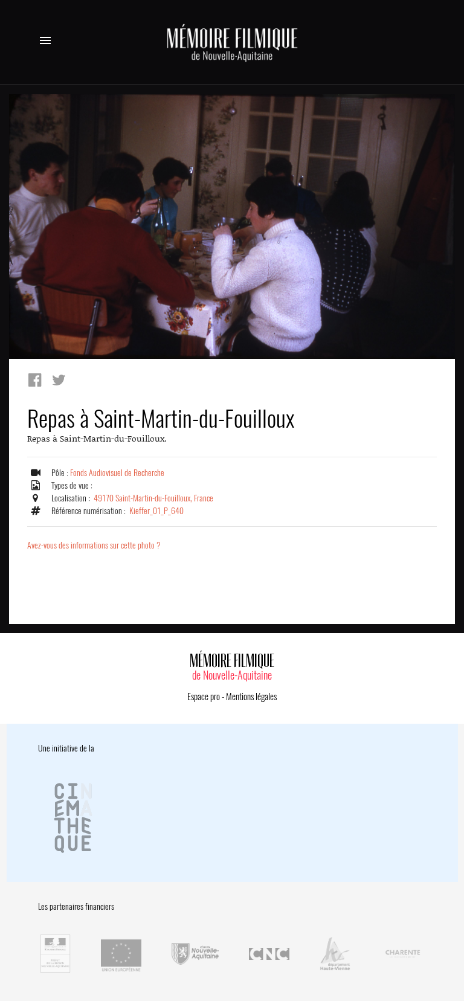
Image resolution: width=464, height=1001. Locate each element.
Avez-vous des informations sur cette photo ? (94, 545)
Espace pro (203, 696)
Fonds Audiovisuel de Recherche (117, 472)
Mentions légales (251, 696)
